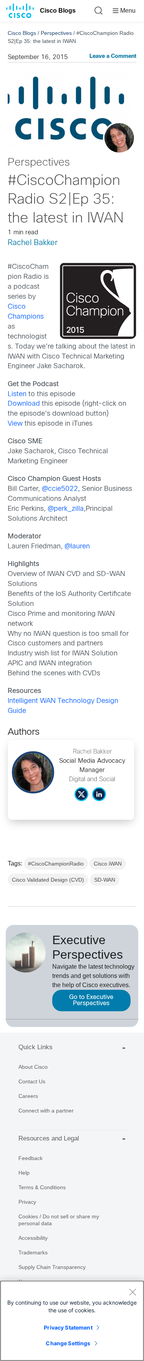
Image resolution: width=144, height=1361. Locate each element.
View (15, 424)
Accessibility (33, 1238)
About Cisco (33, 1067)
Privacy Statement (68, 1327)
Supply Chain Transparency (52, 1267)
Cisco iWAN (108, 864)
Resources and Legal (48, 1138)
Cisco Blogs (58, 10)
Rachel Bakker (33, 243)
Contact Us (31, 1081)
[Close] (132, 1292)
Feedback (30, 1158)
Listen (17, 394)
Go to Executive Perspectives (91, 1000)
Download (24, 404)
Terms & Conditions (42, 1187)
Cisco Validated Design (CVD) (48, 880)
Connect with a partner (46, 1111)
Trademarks (33, 1252)
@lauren (77, 546)
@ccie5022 (60, 489)
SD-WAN (104, 880)
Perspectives (56, 33)
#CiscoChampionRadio (56, 864)
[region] (72, 1320)
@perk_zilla (66, 509)
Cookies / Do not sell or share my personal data (58, 1219)
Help (24, 1173)
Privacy (27, 1202)
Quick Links (35, 1047)
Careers (28, 1096)
